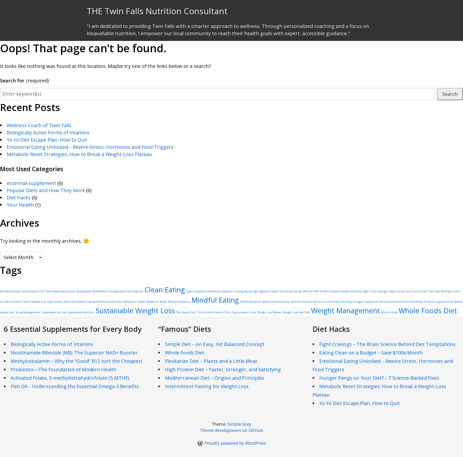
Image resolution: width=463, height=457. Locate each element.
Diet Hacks (19, 197)
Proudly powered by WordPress (235, 443)
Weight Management (345, 310)
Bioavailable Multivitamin (92, 291)
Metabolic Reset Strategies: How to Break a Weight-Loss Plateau (79, 154)
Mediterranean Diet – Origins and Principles (214, 378)
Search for (24, 80)
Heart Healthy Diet (34, 301)
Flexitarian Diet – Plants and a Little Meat (211, 361)
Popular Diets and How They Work (46, 190)
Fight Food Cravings (374, 291)
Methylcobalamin (179, 301)
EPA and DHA (310, 291)
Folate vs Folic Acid (400, 291)
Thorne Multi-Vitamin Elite (213, 312)
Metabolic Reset (156, 301)
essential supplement (31, 183)
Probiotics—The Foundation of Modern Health (63, 369)
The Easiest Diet (186, 312)
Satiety (458, 301)
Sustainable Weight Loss (135, 310)
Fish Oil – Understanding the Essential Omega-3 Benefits (75, 386)
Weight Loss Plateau (269, 312)
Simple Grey (239, 424)
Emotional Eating (290, 291)
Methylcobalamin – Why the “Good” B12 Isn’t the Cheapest (77, 361)
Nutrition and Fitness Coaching (332, 301)
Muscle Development (276, 301)
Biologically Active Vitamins (126, 291)
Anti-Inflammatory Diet (60, 291)
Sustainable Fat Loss (53, 312)
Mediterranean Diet (109, 301)
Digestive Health (269, 291)
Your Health (20, 205)
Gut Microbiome (10, 301)
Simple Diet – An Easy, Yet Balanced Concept (215, 344)
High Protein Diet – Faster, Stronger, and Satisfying (223, 369)
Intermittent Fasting (82, 301)
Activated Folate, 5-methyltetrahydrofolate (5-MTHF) (70, 378)
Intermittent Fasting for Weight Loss (207, 386)
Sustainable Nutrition (81, 312)
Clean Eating (164, 289)
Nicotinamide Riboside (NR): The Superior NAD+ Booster (74, 352)
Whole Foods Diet (428, 310)
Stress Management (27, 312)
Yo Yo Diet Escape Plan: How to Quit (47, 140)
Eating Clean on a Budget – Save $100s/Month (371, 352)
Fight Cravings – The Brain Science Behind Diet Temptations (387, 344)
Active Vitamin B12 (33, 291)
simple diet (7, 312)
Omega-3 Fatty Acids (365, 301)
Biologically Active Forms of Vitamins (48, 132)
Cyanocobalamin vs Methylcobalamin (209, 291)
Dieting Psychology (245, 291)
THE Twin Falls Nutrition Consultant (157, 11)
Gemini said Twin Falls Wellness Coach (436, 291)
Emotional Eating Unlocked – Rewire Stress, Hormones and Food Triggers (90, 147)
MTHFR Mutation (250, 301)
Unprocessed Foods (243, 312)
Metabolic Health (134, 301)
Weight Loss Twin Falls (296, 312)
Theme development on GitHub (231, 430)
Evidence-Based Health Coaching (340, 291)
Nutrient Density (301, 301)
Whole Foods (389, 312)
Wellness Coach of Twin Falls (39, 125)
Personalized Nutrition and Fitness (400, 301)
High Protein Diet (58, 301)
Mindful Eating (215, 300)
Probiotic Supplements (438, 301)
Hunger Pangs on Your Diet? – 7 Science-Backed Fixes (379, 378)
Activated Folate (10, 291)
